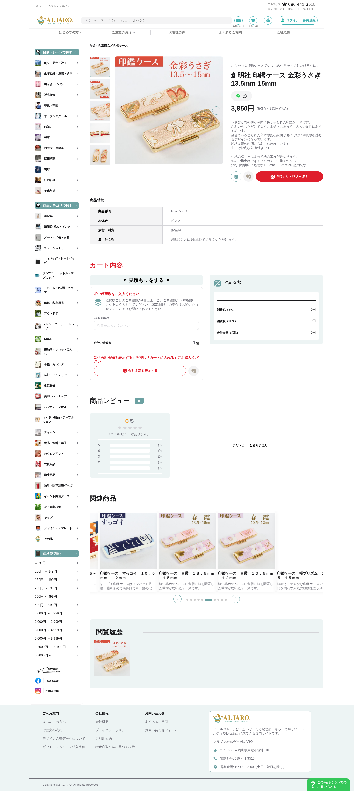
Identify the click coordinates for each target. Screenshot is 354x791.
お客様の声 (177, 32)
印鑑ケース (120, 45)
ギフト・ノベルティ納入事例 (64, 747)
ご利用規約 (103, 738)
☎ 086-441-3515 (299, 4)
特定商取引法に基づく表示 (115, 747)
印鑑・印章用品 (100, 45)
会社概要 (283, 32)
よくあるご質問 (230, 32)
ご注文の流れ (52, 730)
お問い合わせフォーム (161, 730)
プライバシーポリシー (111, 730)
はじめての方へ (70, 32)
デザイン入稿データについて (64, 738)
